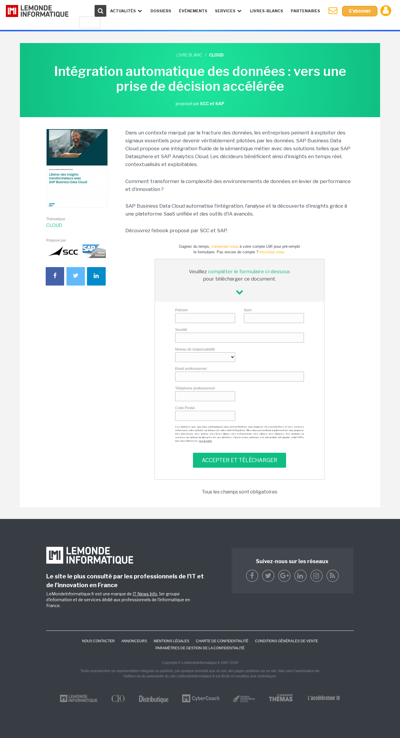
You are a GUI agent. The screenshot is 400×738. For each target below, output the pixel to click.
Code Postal (185, 408)
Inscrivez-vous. (272, 252)
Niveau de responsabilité (195, 349)
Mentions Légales (171, 641)
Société (181, 330)
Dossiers (161, 10)
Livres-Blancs (266, 10)
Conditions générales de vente (286, 641)
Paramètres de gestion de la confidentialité (200, 648)
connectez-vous (224, 246)
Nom (248, 310)
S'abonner (359, 11)
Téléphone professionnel (195, 388)
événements (193, 10)
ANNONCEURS (134, 641)
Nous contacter (98, 641)
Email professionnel (191, 369)
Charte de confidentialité (222, 641)
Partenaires (305, 10)
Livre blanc (189, 54)
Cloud (54, 225)
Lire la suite (205, 440)
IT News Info (145, 593)
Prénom (181, 310)
